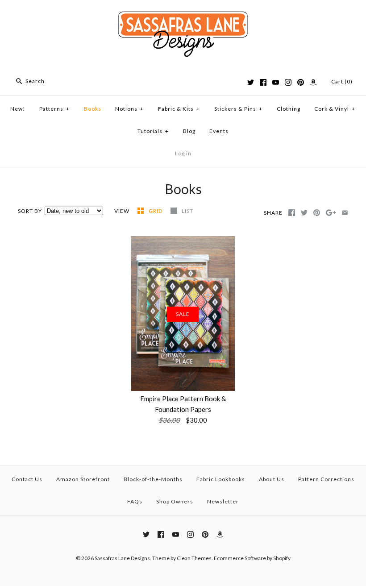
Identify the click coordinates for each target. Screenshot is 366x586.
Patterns (54, 108)
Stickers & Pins (238, 108)
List (187, 211)
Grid (156, 211)
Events (219, 131)
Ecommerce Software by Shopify (252, 558)
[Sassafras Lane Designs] (183, 14)
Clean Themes (194, 558)
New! (17, 108)
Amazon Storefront (83, 479)
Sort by (30, 211)
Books (92, 108)
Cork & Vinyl (334, 108)
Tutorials (153, 131)
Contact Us (27, 479)
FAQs (134, 501)
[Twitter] (250, 82)
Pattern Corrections (326, 479)
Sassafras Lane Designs (122, 558)
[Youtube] (275, 82)
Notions (129, 108)
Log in (183, 153)
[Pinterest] (300, 82)
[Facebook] (263, 82)
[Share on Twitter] (304, 212)
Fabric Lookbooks (220, 479)
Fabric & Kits (179, 108)
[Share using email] (344, 212)
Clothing (288, 108)
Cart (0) (342, 81)
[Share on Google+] (331, 212)
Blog (189, 131)
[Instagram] (288, 82)
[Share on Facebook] (291, 212)
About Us (271, 479)
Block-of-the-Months (153, 479)
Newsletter (223, 501)
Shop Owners (174, 501)
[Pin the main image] (316, 212)
